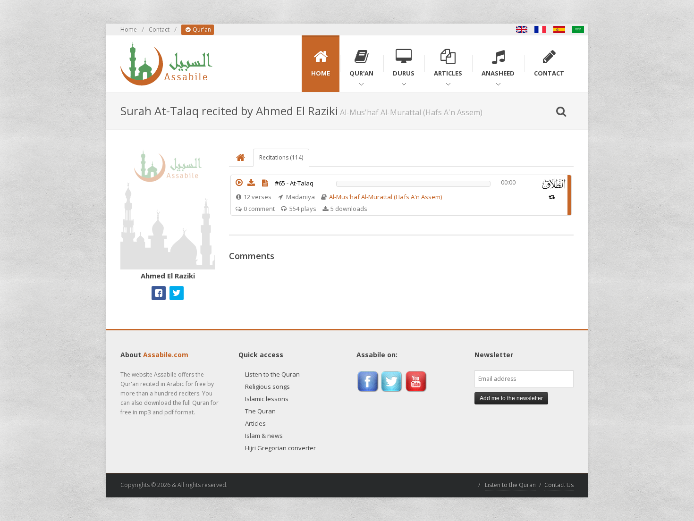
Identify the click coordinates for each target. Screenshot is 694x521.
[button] (239, 182)
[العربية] (578, 29)
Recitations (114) (281, 157)
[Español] (559, 29)
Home (128, 29)
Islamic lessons (266, 399)
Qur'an (201, 29)
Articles (255, 423)
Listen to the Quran (272, 374)
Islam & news (264, 435)
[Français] (540, 29)
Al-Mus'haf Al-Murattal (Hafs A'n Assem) (385, 197)
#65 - (294, 183)
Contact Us (559, 485)
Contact (159, 29)
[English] (521, 29)
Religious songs (267, 386)
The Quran (260, 411)
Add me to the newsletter (511, 398)
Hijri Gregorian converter (280, 448)
